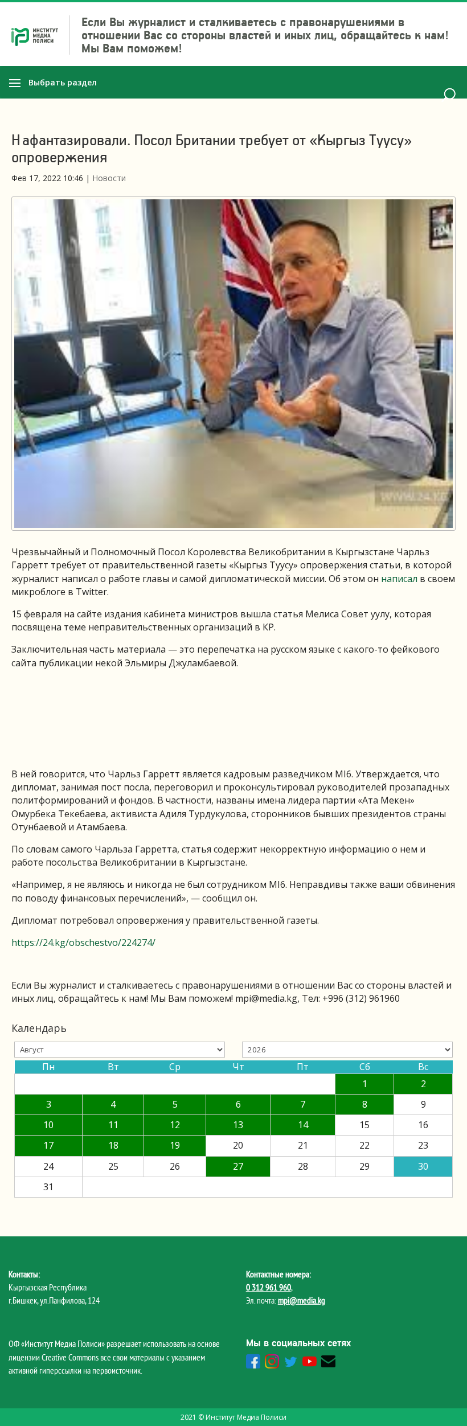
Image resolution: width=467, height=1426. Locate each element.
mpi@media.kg (301, 1300)
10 (48, 1124)
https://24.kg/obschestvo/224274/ (83, 942)
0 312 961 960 (268, 1287)
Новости (109, 178)
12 (175, 1124)
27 (238, 1166)
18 (113, 1145)
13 (238, 1124)
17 (48, 1145)
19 (175, 1145)
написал (399, 578)
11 (113, 1124)
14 (303, 1124)
